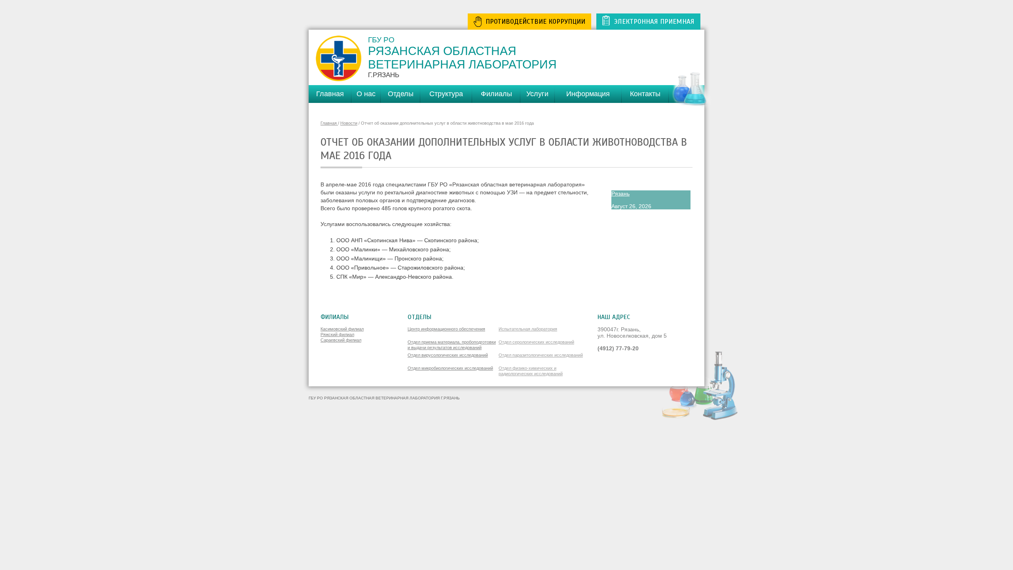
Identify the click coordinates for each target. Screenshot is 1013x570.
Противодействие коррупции (535, 21)
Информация (588, 94)
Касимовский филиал (342, 329)
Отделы (401, 94)
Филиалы (496, 94)
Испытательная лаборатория (528, 329)
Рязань (620, 193)
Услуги (537, 94)
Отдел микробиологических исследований (450, 368)
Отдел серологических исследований (536, 342)
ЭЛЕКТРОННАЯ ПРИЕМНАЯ (654, 21)
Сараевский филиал (341, 340)
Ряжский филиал (337, 334)
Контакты (645, 94)
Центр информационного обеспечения (446, 329)
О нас (366, 94)
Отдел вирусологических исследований (448, 355)
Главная (330, 94)
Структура (446, 94)
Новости (348, 123)
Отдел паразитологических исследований (541, 355)
